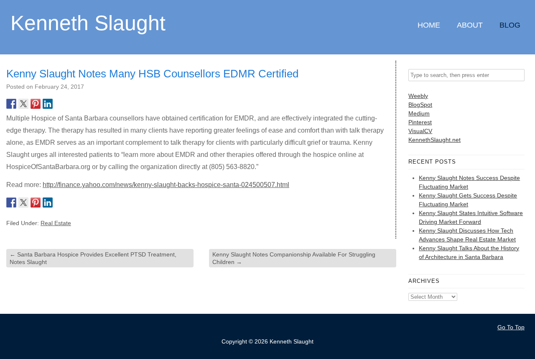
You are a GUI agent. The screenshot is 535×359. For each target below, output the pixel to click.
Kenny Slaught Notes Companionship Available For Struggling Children (293, 258)
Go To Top (511, 327)
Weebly (418, 95)
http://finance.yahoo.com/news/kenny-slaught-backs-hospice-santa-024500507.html (166, 184)
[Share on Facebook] (11, 104)
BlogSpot (420, 104)
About (470, 25)
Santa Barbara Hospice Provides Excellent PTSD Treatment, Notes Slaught (93, 258)
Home (429, 25)
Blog (509, 25)
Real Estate (56, 223)
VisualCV (420, 131)
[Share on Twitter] (23, 104)
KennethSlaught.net (434, 139)
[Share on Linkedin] (48, 104)
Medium (419, 113)
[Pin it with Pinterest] (36, 104)
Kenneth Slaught (88, 22)
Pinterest (420, 122)
